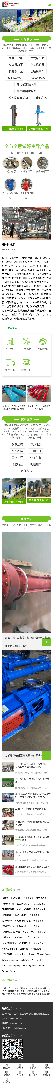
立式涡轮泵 (37, 65)
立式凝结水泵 (23, 903)
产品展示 (46, 1068)
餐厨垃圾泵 (38, 943)
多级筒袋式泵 (8, 926)
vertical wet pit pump (11, 965)
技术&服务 (33, 1075)
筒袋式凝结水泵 (26, 84)
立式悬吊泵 (37, 58)
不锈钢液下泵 (8, 903)
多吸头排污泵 (29, 931)
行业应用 (20, 1075)
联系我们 (46, 1075)
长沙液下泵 (34, 926)
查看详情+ (12, 328)
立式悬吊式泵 (33, 937)
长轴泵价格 (28, 897)
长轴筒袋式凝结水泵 (11, 931)
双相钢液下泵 (25, 943)
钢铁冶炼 (17, 444)
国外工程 (17, 458)
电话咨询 (6, 1082)
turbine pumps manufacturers (15, 959)
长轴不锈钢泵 (21, 914)
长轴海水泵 (16, 897)
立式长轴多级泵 (9, 943)
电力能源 (36, 444)
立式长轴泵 (16, 58)
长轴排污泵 (22, 926)
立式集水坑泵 (37, 78)
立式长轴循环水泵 (23, 920)
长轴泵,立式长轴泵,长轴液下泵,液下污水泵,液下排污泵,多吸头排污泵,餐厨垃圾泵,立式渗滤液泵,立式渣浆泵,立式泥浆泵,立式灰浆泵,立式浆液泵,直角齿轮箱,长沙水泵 (26, 991)
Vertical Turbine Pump (24, 954)
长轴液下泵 (7, 937)
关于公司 (20, 1068)
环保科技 (26, 471)
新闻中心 (33, 1068)
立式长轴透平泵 (24, 909)
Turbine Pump (8, 971)
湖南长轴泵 (36, 948)
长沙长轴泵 (7, 954)
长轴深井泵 (16, 71)
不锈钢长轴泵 (39, 909)
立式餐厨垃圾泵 (26, 91)
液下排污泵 (14, 78)
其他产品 (41, 98)
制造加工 (36, 464)
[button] (12, 29)
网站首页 (6, 1068)
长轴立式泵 (42, 931)
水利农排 (17, 451)
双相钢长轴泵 (8, 909)
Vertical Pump (43, 954)
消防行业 (17, 464)
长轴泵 (5, 897)
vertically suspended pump (35, 965)
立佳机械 (24, 948)
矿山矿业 (36, 451)
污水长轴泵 (7, 920)
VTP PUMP (36, 959)
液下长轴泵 (34, 914)
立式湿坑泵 (16, 65)
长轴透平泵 (37, 71)
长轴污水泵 (38, 920)
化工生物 (36, 458)
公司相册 (6, 1075)
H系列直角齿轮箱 (17, 98)
